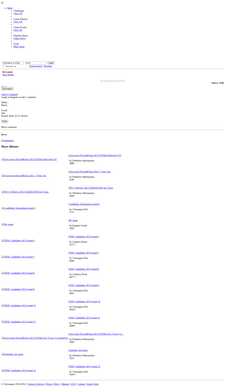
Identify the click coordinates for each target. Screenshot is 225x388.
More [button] (10, 8)
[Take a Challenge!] (7, 140)
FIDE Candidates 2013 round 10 (84, 301)
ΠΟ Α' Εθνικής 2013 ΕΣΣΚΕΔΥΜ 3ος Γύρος (91, 188)
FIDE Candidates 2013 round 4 (84, 236)
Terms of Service (36, 384)
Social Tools (93, 384)
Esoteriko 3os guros (78, 350)
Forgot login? (35, 66)
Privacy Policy (53, 384)
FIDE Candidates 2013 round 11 (84, 317)
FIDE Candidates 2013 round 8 (84, 269)
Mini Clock (18, 46)
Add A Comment (9, 94)
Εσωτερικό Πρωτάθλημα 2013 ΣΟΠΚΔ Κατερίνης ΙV (95, 155)
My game (73, 220)
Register (48, 66)
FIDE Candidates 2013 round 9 (84, 285)
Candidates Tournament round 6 (84, 204)
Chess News (19, 38)
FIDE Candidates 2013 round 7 (84, 253)
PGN (4, 121)
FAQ (73, 384)
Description (7, 89)
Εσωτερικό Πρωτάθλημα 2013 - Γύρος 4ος (90, 171)
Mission (65, 384)
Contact (81, 384)
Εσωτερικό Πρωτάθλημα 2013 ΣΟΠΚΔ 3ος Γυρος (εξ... (96, 334)
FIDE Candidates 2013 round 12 (84, 366)
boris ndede (8, 74)
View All (17, 13)
